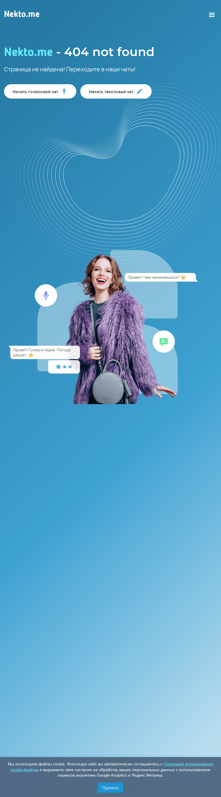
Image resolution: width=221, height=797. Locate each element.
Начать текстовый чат (111, 91)
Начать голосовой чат (35, 91)
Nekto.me (22, 14)
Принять (110, 787)
